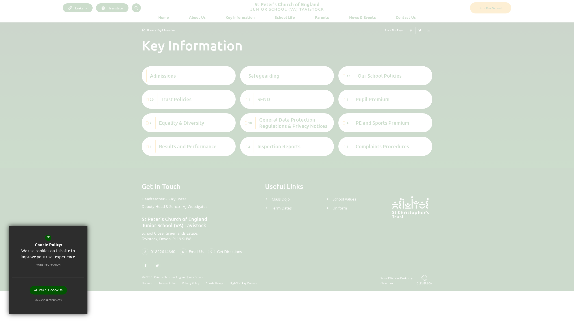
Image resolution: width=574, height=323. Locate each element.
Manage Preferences (48, 300)
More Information (48, 264)
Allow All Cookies (48, 290)
